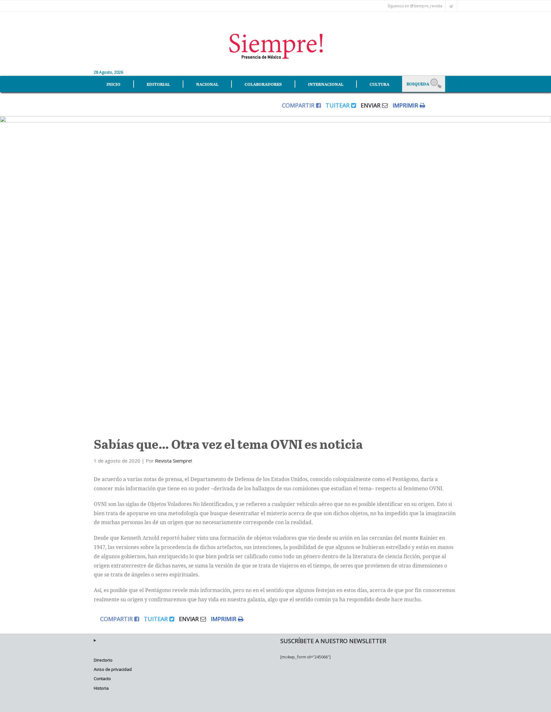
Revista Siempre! (173, 460)
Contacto (102, 678)
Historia (101, 688)
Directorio (103, 660)
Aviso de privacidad (113, 669)
